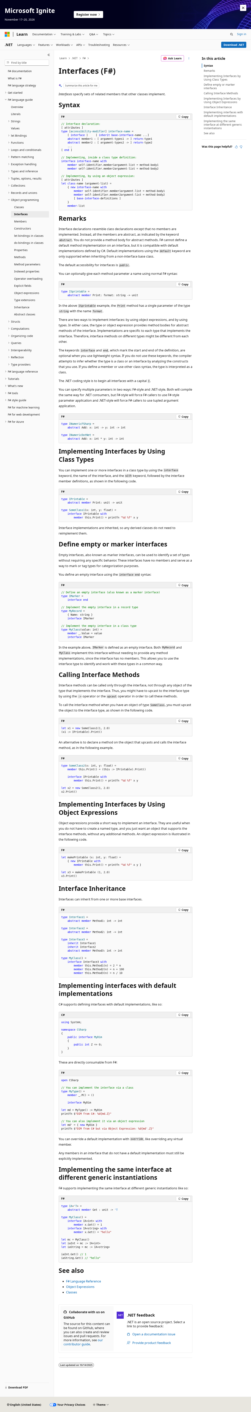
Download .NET (234, 45)
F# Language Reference (83, 1281)
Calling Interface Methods (221, 93)
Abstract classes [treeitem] (24, 314)
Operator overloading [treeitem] (28, 278)
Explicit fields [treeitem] (22, 286)
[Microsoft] (7, 34)
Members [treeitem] (20, 221)
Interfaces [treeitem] (21, 214)
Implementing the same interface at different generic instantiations (223, 124)
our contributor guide (83, 1342)
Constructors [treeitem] (22, 228)
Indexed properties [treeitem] (26, 271)
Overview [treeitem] (17, 107)
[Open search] (232, 34)
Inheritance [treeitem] (21, 307)
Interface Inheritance (218, 107)
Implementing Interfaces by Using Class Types (222, 77)
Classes (71, 1292)
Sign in (241, 34)
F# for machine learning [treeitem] (24, 407)
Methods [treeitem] (20, 257)
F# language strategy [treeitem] (22, 85)
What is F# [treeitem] (15, 78)
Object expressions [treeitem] (26, 293)
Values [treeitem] (15, 128)
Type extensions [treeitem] (24, 300)
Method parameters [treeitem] (27, 264)
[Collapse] (48, 55)
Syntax (208, 65)
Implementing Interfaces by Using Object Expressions (222, 100)
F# (84, 58)
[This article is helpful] (236, 146)
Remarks (209, 71)
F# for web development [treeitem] (24, 414)
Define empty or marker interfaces (219, 86)
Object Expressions (80, 1287)
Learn (63, 58)
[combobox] (27, 63)
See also (209, 133)
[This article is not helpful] (241, 146)
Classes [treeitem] (19, 207)
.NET (75, 58)
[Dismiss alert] (243, 8)
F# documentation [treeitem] (20, 71)
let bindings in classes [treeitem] (29, 236)
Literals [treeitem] (16, 114)
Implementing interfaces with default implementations (223, 114)
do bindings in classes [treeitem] (29, 243)
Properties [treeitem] (21, 250)
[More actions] (189, 58)
